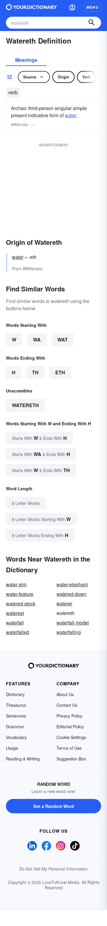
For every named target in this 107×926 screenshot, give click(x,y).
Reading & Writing (23, 759)
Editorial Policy (70, 726)
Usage (12, 748)
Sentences (16, 716)
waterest (15, 613)
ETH (60, 372)
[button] (72, 7)
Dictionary (15, 694)
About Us (65, 694)
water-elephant (72, 584)
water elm (16, 584)
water (17, 256)
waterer (64, 603)
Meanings (26, 59)
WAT (62, 339)
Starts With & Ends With (39, 438)
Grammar (15, 726)
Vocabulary (16, 737)
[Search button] (91, 22)
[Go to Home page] (31, 7)
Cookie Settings (71, 737)
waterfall (15, 622)
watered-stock (20, 603)
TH (35, 372)
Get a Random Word (53, 806)
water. (71, 115)
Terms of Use (69, 748)
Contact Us (66, 705)
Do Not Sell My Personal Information (53, 869)
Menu (92, 7)
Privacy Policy (69, 716)
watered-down (71, 593)
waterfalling (68, 632)
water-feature (19, 593)
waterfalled (17, 632)
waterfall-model (72, 622)
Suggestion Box (71, 759)
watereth (25, 405)
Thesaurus (16, 705)
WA (37, 339)
